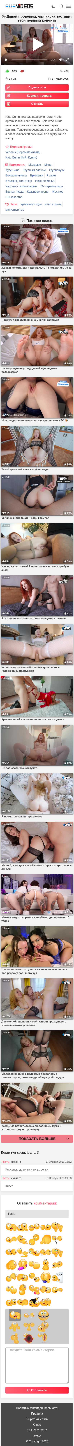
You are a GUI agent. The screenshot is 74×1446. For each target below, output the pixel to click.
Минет (48, 164)
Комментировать (39, 95)
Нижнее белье (44, 180)
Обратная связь (37, 1419)
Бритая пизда (14, 191)
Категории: (17, 164)
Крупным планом (34, 170)
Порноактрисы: (21, 146)
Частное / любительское (21, 186)
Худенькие (12, 170)
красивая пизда (31, 204)
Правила (37, 1413)
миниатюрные (14, 209)
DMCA (37, 1435)
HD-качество (13, 197)
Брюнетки (36, 175)
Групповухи (56, 170)
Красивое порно (37, 191)
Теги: (14, 204)
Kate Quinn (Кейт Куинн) (21, 157)
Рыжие (51, 175)
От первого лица (52, 186)
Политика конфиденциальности (37, 1408)
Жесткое (57, 191)
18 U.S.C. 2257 (37, 1430)
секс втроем (53, 204)
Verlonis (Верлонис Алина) (22, 152)
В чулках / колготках (18, 180)
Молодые (34, 164)
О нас (37, 1424)
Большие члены (16, 175)
